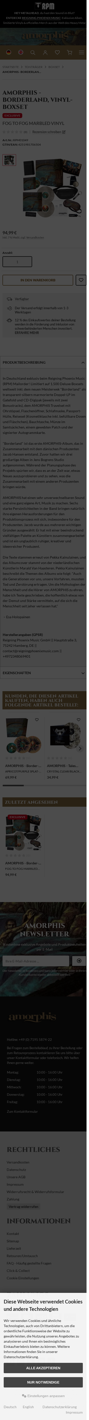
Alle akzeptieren (43, 1368)
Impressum (74, 1412)
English (28, 1407)
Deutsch (10, 1407)
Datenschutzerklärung (60, 1407)
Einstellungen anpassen (45, 1396)
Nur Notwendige (43, 1382)
